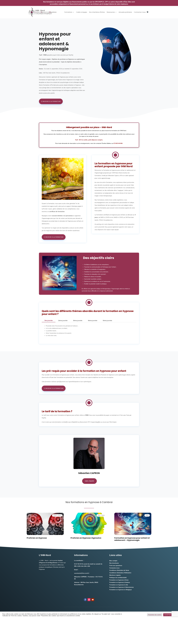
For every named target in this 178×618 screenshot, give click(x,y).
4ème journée (92, 320)
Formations (68, 12)
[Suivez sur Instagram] (89, 599)
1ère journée (48, 320)
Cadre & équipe (81, 12)
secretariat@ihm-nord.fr (81, 573)
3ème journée (77, 320)
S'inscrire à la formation (51, 101)
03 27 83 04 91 (78, 564)
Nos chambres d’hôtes (97, 12)
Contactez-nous (140, 12)
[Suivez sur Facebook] (85, 599)
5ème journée (107, 320)
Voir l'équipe (89, 481)
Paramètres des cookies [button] (154, 614)
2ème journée (62, 320)
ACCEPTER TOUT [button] (169, 614)
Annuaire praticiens (125, 12)
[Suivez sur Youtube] (92, 599)
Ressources (111, 12)
